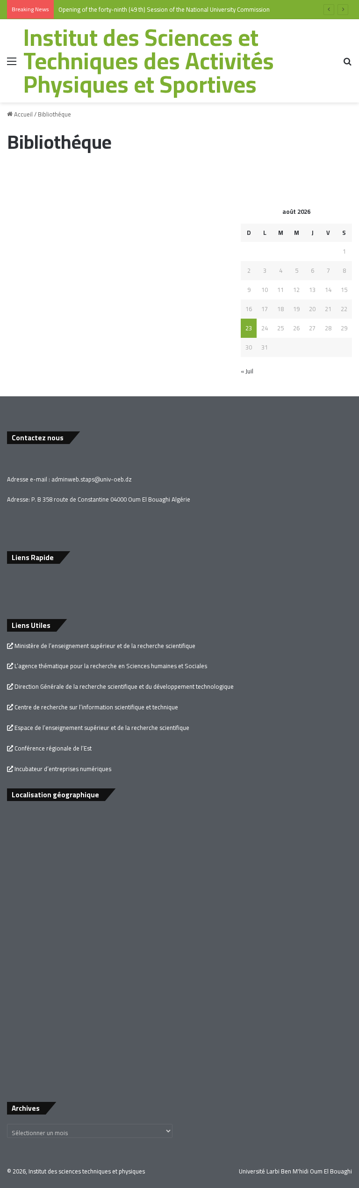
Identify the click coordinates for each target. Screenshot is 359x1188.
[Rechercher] (347, 64)
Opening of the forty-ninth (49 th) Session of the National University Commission (164, 9)
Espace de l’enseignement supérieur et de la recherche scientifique (101, 727)
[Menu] (11, 64)
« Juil (247, 371)
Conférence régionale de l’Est (52, 748)
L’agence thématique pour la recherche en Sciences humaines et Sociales (110, 665)
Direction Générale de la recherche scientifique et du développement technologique (123, 686)
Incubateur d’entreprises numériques (62, 768)
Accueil (23, 114)
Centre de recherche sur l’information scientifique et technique (95, 707)
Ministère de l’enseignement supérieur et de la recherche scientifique (104, 645)
